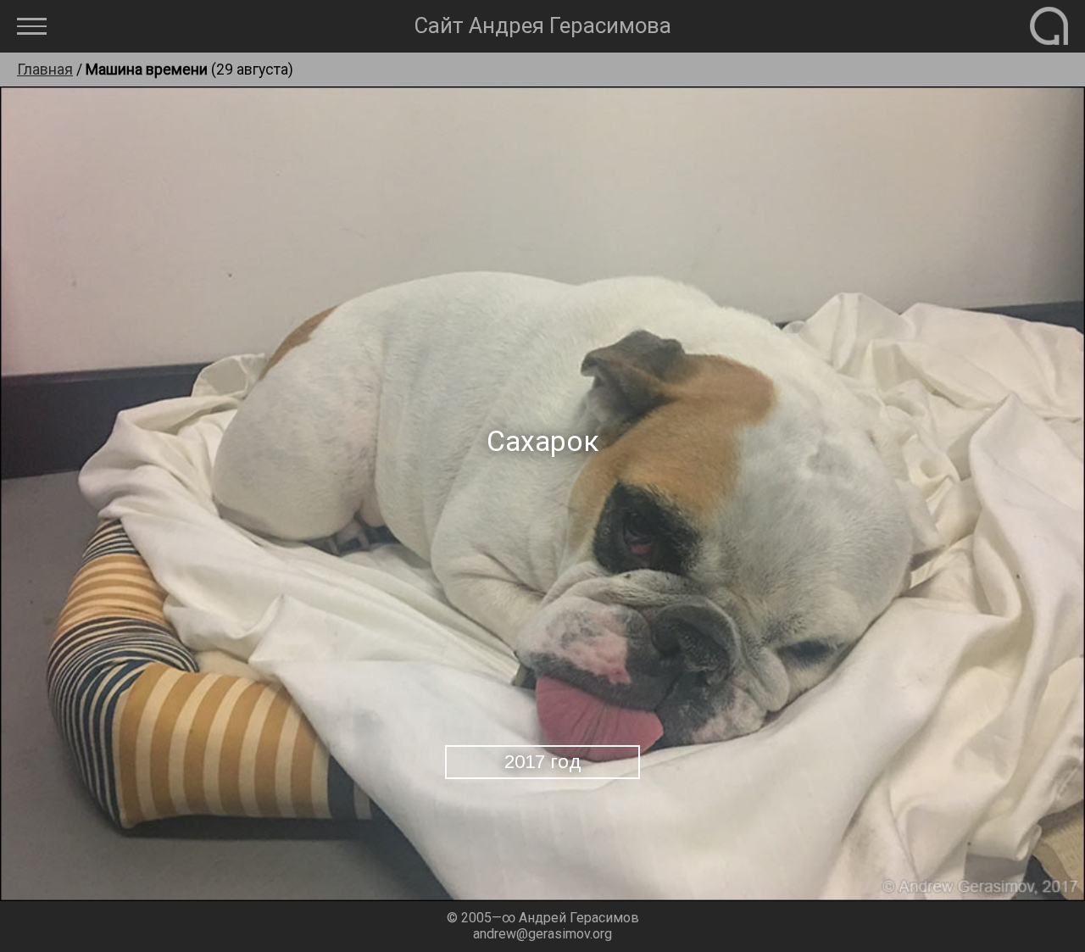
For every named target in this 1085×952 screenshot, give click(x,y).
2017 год (542, 761)
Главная (45, 69)
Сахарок (543, 441)
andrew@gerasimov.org (542, 934)
